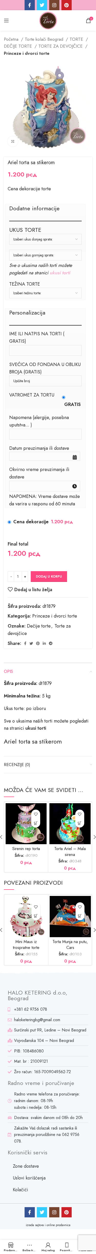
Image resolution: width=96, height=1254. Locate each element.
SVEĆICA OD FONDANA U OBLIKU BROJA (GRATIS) (45, 368)
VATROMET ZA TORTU (31, 395)
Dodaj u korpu (49, 576)
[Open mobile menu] (6, 20)
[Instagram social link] (54, 5)
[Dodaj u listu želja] (35, 814)
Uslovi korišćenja (29, 1178)
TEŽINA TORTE (24, 284)
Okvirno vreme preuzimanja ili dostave (39, 473)
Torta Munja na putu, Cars (70, 944)
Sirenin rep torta (26, 849)
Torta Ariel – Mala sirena (70, 852)
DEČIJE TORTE (18, 46)
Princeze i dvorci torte (26, 53)
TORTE (77, 39)
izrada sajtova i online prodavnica (48, 1225)
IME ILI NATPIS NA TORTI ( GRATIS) (36, 337)
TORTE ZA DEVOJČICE (61, 46)
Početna (12, 39)
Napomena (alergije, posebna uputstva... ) (39, 421)
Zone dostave (26, 1166)
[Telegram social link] (50, 643)
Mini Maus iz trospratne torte (26, 944)
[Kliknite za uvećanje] (13, 141)
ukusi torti (60, 272)
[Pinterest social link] (66, 5)
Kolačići (20, 1189)
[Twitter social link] (42, 5)
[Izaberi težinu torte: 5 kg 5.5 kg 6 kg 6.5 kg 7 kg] (45, 293)
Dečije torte (39, 626)
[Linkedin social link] (44, 643)
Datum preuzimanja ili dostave (39, 448)
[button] (35, 823)
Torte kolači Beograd (45, 39)
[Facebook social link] (30, 5)
